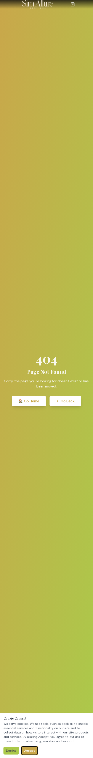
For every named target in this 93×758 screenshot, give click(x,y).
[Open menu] (83, 4)
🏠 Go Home (29, 401)
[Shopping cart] (73, 4)
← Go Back (65, 401)
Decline (11, 751)
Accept (29, 751)
